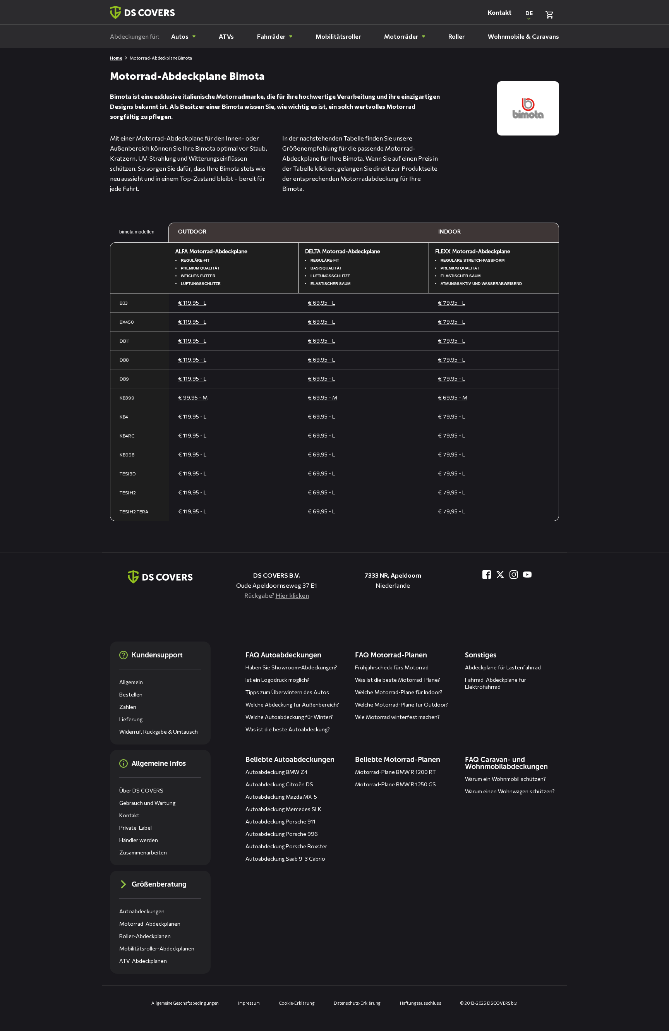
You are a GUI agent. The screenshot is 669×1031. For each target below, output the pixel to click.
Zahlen (127, 706)
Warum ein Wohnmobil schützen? (505, 778)
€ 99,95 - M (193, 397)
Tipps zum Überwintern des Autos (287, 692)
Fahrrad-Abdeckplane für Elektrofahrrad (495, 683)
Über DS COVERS (141, 790)
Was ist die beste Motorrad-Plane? (397, 679)
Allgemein (131, 682)
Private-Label (135, 827)
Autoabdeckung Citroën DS (279, 784)
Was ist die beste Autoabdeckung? (287, 729)
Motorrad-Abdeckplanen (149, 923)
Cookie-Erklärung (296, 1002)
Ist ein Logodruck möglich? (277, 679)
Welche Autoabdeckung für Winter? (289, 717)
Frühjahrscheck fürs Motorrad (392, 667)
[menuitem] (183, 36)
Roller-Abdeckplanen (145, 936)
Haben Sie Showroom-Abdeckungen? (291, 667)
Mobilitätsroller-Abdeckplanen (156, 948)
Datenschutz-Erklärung (357, 1002)
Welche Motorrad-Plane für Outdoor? (401, 704)
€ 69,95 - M (322, 397)
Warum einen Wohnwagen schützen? (510, 791)
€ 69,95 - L (321, 302)
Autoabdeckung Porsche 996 (281, 833)
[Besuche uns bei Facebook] (486, 574)
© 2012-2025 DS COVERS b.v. (488, 1002)
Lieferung (130, 719)
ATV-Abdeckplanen (143, 960)
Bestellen (130, 694)
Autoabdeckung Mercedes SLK (283, 809)
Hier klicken (292, 595)
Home (116, 57)
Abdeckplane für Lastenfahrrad (503, 667)
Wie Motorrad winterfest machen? (397, 717)
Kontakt (499, 12)
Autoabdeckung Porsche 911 (280, 821)
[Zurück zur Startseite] (142, 12)
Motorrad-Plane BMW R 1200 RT (395, 772)
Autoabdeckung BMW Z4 (276, 772)
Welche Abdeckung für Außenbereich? (292, 704)
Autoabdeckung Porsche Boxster (286, 846)
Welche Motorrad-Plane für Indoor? (399, 692)
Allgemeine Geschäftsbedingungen (185, 1002)
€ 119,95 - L (192, 302)
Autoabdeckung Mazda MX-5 (281, 796)
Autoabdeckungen (142, 911)
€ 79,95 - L (451, 302)
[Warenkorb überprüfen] (549, 14)
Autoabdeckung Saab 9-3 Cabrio (285, 858)
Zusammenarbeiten (143, 852)
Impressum (249, 1002)
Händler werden (138, 840)
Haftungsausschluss (420, 1002)
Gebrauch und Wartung (147, 802)
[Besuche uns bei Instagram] (513, 574)
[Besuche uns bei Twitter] (500, 574)
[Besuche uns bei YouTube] (527, 574)
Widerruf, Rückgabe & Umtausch (158, 731)
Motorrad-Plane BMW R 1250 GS (395, 784)
